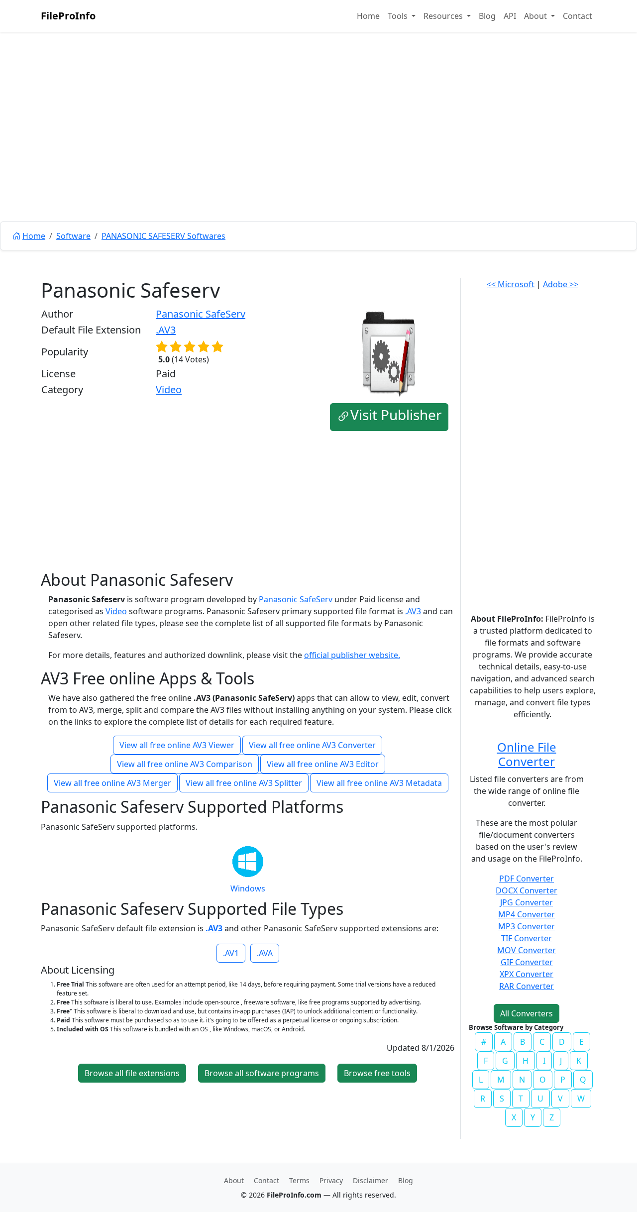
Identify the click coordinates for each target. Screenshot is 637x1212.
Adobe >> (560, 284)
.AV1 (231, 953)
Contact (577, 15)
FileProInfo (68, 15)
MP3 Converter (526, 926)
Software (73, 235)
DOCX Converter (526, 890)
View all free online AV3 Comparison (184, 764)
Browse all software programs (262, 1073)
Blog (487, 15)
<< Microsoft (510, 284)
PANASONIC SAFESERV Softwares (163, 235)
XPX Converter (526, 974)
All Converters (526, 1013)
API (510, 15)
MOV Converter (526, 950)
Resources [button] (444, 15)
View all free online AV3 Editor (323, 764)
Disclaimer (370, 1180)
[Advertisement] (318, 149)
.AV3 (166, 329)
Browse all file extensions (132, 1073)
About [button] (536, 15)
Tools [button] (399, 15)
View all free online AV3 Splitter (244, 782)
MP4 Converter (526, 914)
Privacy (331, 1180)
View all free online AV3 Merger (112, 782)
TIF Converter (526, 938)
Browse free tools (377, 1073)
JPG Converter (526, 902)
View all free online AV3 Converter (312, 745)
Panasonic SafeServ (200, 314)
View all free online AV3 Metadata (379, 782)
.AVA (265, 953)
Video (169, 389)
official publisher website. (352, 655)
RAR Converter (526, 986)
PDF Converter (526, 878)
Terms (299, 1180)
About (234, 1180)
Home (368, 15)
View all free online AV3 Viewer (176, 745)
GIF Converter (527, 962)
